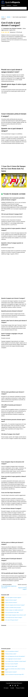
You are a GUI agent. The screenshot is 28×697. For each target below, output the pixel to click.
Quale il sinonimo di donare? (11, 602)
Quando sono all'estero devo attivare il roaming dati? (15, 669)
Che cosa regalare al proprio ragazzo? (13, 597)
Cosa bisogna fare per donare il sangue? (13, 617)
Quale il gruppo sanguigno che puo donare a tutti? (15, 615)
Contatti (12, 688)
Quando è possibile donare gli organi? (13, 607)
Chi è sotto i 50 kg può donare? (11, 619)
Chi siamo (6, 688)
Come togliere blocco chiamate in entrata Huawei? (15, 661)
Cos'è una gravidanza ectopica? (11, 651)
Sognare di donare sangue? (11, 600)
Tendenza (8, 5)
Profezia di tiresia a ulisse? (10, 653)
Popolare (15, 5)
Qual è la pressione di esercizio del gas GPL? (14, 674)
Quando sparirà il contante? (11, 671)
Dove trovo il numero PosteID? (11, 663)
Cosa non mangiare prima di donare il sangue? (15, 605)
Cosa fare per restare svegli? (11, 666)
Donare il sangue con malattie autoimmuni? (14, 610)
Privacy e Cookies (20, 688)
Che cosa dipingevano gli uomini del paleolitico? (15, 656)
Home (2, 17)
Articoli (2, 5)
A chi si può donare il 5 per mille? (12, 612)
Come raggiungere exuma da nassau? (13, 658)
